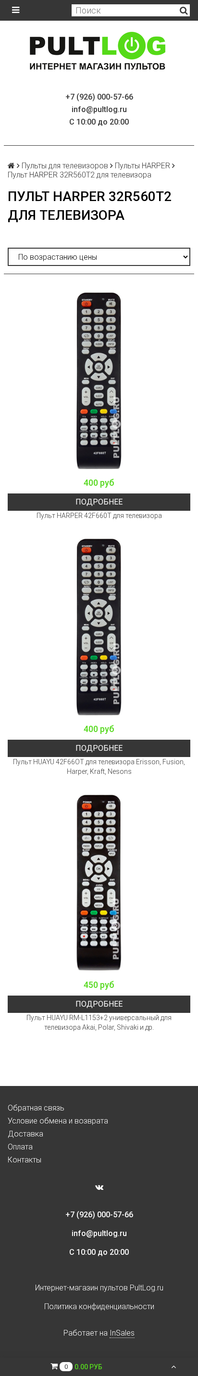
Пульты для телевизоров (65, 165)
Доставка (25, 1133)
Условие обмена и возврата (58, 1120)
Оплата (20, 1146)
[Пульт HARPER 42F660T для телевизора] (99, 381)
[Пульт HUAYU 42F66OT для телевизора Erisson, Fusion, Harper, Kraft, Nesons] (99, 627)
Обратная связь (36, 1107)
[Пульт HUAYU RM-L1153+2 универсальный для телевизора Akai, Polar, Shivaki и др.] (99, 883)
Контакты (24, 1159)
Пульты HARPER (142, 165)
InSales (122, 1333)
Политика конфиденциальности (99, 1306)
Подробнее (99, 501)
